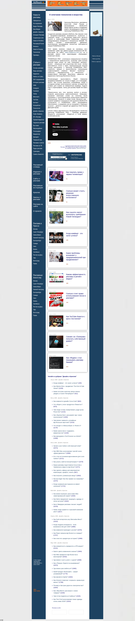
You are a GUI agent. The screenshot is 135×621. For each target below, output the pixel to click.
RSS (35, 589)
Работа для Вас (96, 58)
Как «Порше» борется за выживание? (66, 563)
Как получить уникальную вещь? (64, 475)
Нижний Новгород (38, 238)
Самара (35, 243)
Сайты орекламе (36, 180)
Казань (35, 249)
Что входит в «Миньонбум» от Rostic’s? (67, 425)
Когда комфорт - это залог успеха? (65, 383)
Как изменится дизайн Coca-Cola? (65, 401)
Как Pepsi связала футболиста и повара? (67, 533)
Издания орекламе (37, 173)
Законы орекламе (37, 198)
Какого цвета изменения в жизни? (65, 551)
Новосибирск (37, 235)
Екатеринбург (37, 240)
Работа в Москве (96, 56)
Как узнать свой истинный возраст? (65, 462)
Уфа (34, 258)
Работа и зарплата (96, 61)
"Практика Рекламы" (81, 148)
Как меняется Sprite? (60, 577)
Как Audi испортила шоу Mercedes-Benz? (67, 519)
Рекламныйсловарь (38, 166)
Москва (35, 229)
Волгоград (36, 261)
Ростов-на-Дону (37, 255)
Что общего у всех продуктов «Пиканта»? (67, 404)
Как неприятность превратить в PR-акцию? (68, 546)
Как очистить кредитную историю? (65, 538)
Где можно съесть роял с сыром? (65, 560)
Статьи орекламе (36, 63)
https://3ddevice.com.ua (73, 52)
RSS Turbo (37, 591)
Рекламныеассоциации (38, 187)
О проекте (37, 211)
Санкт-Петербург (38, 232)
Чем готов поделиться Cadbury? (64, 596)
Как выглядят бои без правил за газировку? (68, 479)
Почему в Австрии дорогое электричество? (68, 585)
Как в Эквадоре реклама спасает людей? (67, 504)
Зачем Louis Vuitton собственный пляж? (67, 446)
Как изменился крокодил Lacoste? (65, 530)
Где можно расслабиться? (62, 568)
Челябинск (36, 252)
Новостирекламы (36, 16)
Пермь (35, 263)
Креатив (36, 192)
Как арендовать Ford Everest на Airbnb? (67, 436)
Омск (34, 246)
